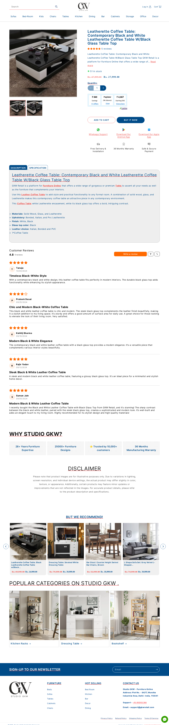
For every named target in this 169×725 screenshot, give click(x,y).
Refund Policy (121, 718)
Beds (49, 689)
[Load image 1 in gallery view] (17, 108)
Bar (86, 699)
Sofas (49, 694)
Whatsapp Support (98, 134)
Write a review (130, 254)
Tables (50, 699)
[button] (157, 7)
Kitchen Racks (19, 643)
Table (118, 185)
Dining (88, 708)
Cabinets (51, 703)
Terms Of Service (151, 718)
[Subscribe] (157, 669)
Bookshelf (118, 643)
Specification (37, 168)
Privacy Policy (106, 718)
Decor (88, 703)
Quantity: (92, 83)
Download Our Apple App (149, 135)
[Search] (56, 7)
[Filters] (150, 254)
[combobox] (34, 7)
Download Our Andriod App (123, 135)
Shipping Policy (135, 718)
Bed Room (90, 689)
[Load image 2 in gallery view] (34, 108)
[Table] (121, 185)
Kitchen (88, 694)
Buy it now (130, 120)
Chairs (50, 708)
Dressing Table (70, 643)
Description (18, 168)
